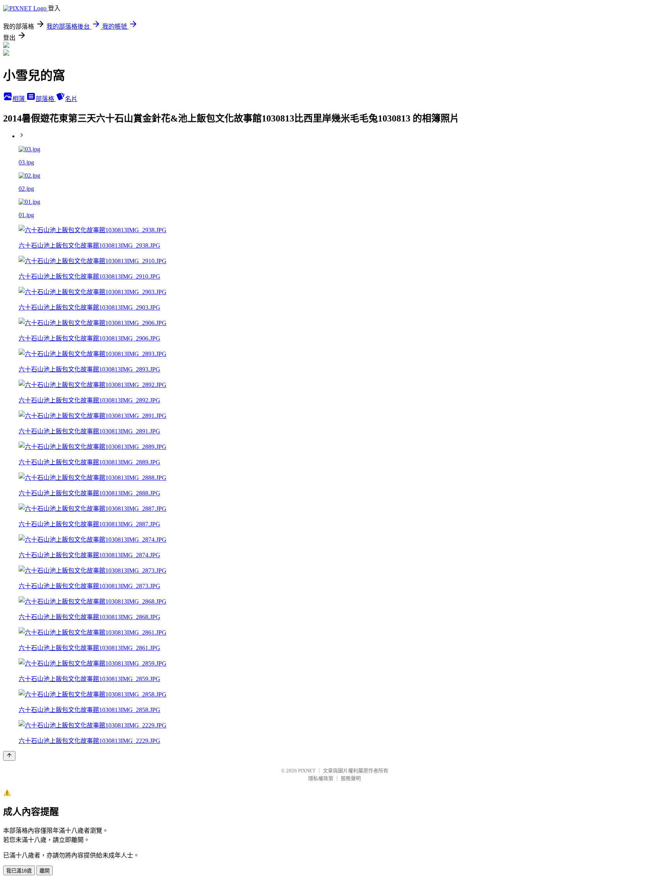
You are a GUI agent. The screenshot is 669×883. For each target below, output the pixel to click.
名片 (71, 99)
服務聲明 (351, 778)
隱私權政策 (320, 778)
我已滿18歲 (19, 871)
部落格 (46, 99)
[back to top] (9, 756)
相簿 (19, 99)
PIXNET (307, 770)
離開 (44, 871)
